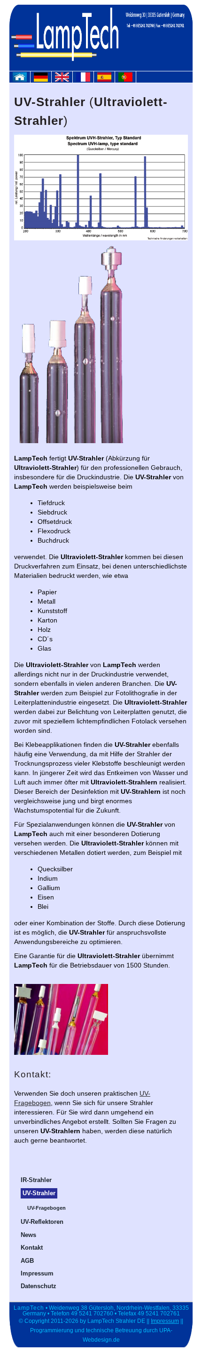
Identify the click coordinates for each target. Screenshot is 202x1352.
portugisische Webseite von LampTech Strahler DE (128, 79)
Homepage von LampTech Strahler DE (22, 79)
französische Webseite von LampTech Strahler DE (85, 79)
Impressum (37, 1273)
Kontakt (32, 1247)
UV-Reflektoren (42, 1222)
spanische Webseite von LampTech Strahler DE (106, 79)
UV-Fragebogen (46, 1208)
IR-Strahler (36, 1180)
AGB (27, 1261)
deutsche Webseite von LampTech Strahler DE (43, 79)
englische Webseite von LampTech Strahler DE (64, 79)
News (28, 1235)
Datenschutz (38, 1286)
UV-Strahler (39, 1193)
